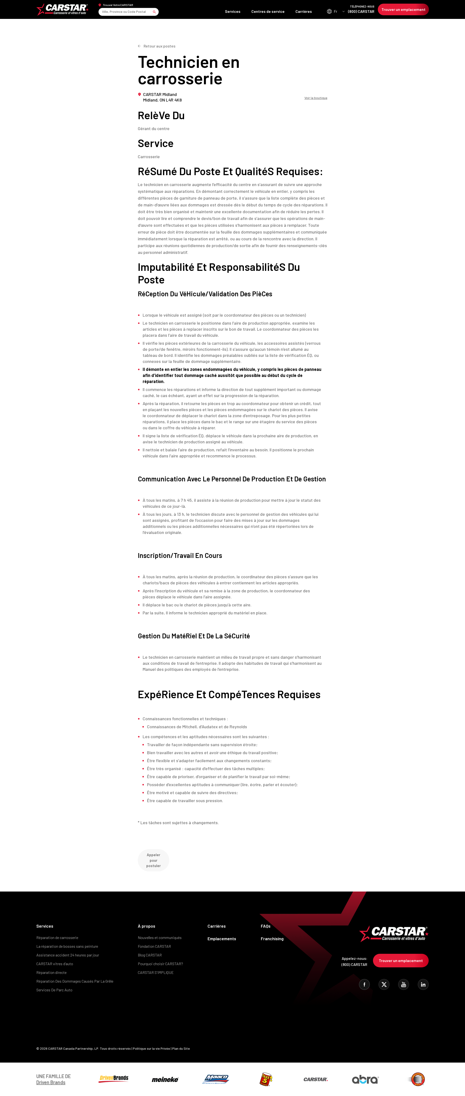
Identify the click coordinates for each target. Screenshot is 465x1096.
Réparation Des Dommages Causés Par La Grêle (74, 981)
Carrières (303, 11)
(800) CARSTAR (361, 9)
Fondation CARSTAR (154, 946)
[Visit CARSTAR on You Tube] (403, 984)
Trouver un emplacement (403, 9)
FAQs (266, 926)
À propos (146, 926)
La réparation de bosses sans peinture (67, 946)
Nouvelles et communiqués (160, 937)
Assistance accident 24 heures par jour (67, 955)
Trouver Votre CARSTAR (118, 5)
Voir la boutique (315, 98)
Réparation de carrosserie (57, 937)
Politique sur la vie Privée (151, 1048)
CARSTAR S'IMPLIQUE (156, 972)
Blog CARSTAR (150, 955)
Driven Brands (50, 1082)
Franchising (272, 938)
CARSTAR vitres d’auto (54, 963)
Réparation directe (51, 972)
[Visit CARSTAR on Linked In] (423, 984)
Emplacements (222, 938)
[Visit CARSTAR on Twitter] (384, 984)
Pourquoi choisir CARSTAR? (160, 963)
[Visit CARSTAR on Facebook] (364, 984)
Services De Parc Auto (54, 989)
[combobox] (102, 12)
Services (232, 11)
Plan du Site (181, 1048)
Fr (335, 11)
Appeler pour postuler (153, 860)
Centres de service (268, 11)
